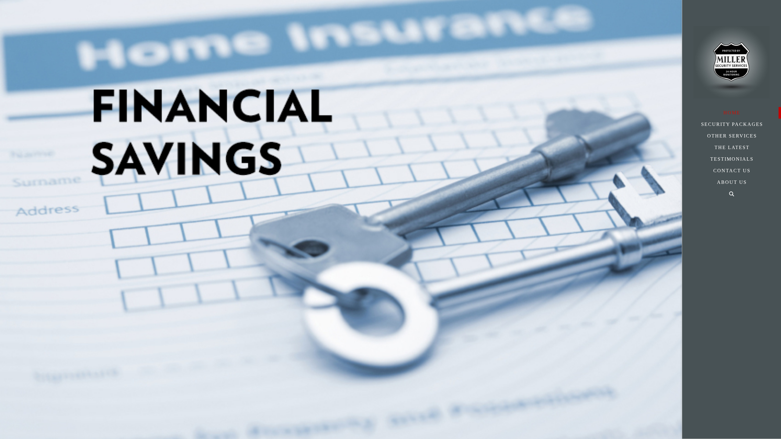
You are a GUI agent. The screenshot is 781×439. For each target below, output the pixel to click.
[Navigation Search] (731, 194)
